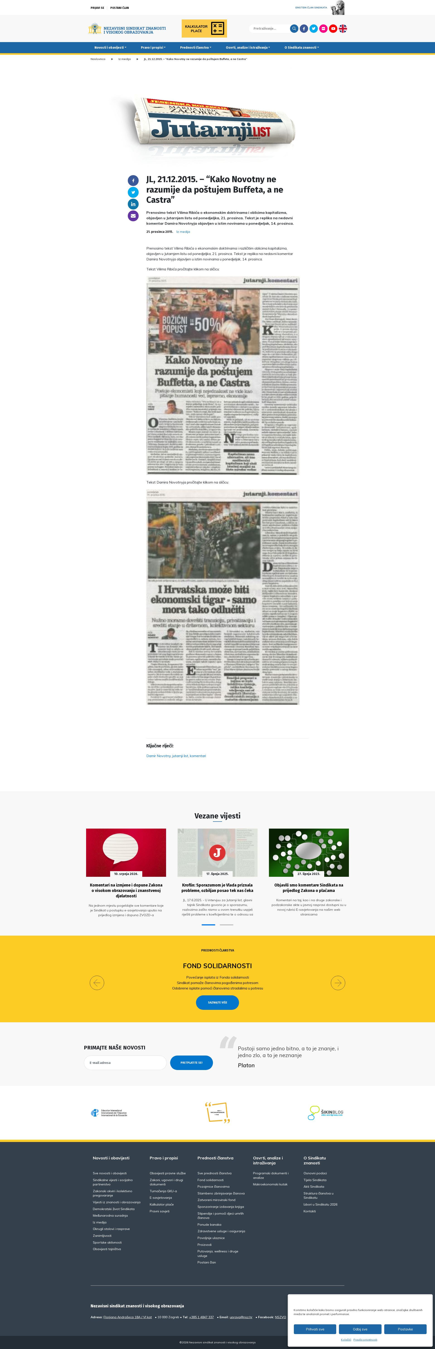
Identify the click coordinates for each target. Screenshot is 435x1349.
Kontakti (310, 1211)
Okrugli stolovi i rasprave (111, 1229)
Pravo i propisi (152, 48)
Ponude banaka (209, 1225)
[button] (208, 924)
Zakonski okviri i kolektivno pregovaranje (112, 1193)
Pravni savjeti (159, 1211)
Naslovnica (98, 59)
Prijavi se (97, 8)
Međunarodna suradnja (110, 1215)
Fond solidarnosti (217, 966)
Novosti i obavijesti (109, 48)
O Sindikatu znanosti (300, 48)
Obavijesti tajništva (107, 1249)
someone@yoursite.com (133, 216)
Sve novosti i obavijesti (110, 1173)
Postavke (405, 1329)
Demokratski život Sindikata (114, 1209)
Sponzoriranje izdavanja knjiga (221, 1207)
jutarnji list (180, 755)
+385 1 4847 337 (201, 1317)
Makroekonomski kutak (270, 1184)
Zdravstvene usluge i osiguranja (221, 1231)
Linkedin (133, 204)
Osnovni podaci (315, 1173)
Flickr (323, 28)
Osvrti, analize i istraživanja (247, 48)
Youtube (333, 28)
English (343, 28)
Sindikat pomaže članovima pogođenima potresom (217, 982)
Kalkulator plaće (162, 1204)
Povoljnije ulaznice (211, 1238)
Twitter (313, 28)
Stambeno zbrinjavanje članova (221, 1193)
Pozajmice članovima (214, 1187)
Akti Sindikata (314, 1187)
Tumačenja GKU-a (163, 1191)
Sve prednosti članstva (215, 1173)
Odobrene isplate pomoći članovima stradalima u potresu (217, 988)
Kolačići (346, 1339)
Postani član (119, 8)
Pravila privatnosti (365, 1339)
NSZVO (280, 1317)
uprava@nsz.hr (241, 1317)
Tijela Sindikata (315, 1180)
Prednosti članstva (194, 48)
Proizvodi (205, 1245)
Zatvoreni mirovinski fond (216, 1200)
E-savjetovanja (161, 1198)
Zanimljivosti (102, 1236)
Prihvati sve (315, 1329)
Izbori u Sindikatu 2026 (320, 1204)
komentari (198, 755)
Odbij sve (360, 1329)
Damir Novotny (158, 755)
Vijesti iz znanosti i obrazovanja (116, 1202)
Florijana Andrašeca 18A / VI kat (128, 1317)
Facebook (304, 28)
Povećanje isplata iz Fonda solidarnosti (217, 977)
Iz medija (124, 59)
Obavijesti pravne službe (168, 1173)
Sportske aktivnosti (107, 1242)
